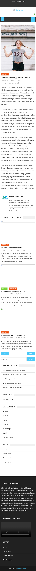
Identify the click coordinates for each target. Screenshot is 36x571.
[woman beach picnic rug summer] (18, 319)
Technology (7, 429)
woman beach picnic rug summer (13, 335)
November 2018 (8, 399)
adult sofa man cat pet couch (11, 248)
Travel (5, 433)
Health (4, 288)
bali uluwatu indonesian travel (6, 354)
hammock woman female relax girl (13, 291)
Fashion (5, 411)
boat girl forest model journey (12, 387)
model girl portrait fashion (11, 379)
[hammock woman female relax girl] (18, 275)
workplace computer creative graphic (14, 374)
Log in (5, 449)
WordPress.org (7, 462)
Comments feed (8, 458)
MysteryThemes (21, 568)
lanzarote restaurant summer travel (14, 370)
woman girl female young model (31, 354)
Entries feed (7, 453)
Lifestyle (5, 74)
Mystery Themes (16, 196)
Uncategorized (8, 437)
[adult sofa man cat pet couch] (18, 231)
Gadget (5, 416)
